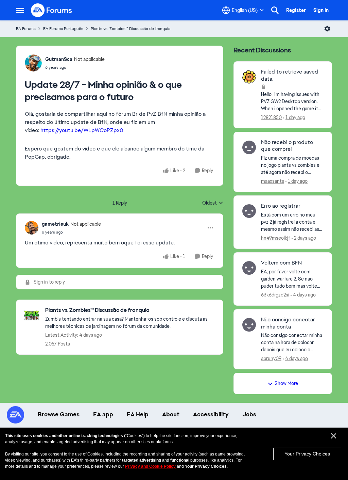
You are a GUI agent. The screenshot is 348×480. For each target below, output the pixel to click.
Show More (286, 383)
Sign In (321, 10)
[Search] (275, 10)
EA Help (138, 414)
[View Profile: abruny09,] (249, 325)
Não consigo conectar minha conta (288, 323)
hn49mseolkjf (275, 238)
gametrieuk (55, 224)
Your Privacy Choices (307, 454)
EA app (103, 414)
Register (296, 10)
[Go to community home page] (51, 10)
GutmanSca (58, 59)
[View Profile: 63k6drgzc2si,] (249, 268)
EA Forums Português (63, 28)
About (170, 414)
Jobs (249, 414)
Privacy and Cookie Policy (150, 466)
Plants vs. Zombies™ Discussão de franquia (130, 28)
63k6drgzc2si (275, 295)
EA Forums (26, 28)
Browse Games (59, 414)
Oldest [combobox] (212, 203)
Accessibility (211, 414)
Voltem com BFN (281, 262)
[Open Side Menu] (20, 10)
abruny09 (271, 358)
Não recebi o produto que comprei (287, 146)
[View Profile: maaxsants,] (249, 147)
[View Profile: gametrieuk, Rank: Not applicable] (31, 228)
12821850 (271, 117)
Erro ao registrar (280, 206)
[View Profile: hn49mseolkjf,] (249, 211)
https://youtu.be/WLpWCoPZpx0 (81, 130)
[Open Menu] (327, 28)
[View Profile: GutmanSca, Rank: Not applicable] (33, 62)
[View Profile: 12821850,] (249, 77)
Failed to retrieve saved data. (289, 75)
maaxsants (272, 181)
